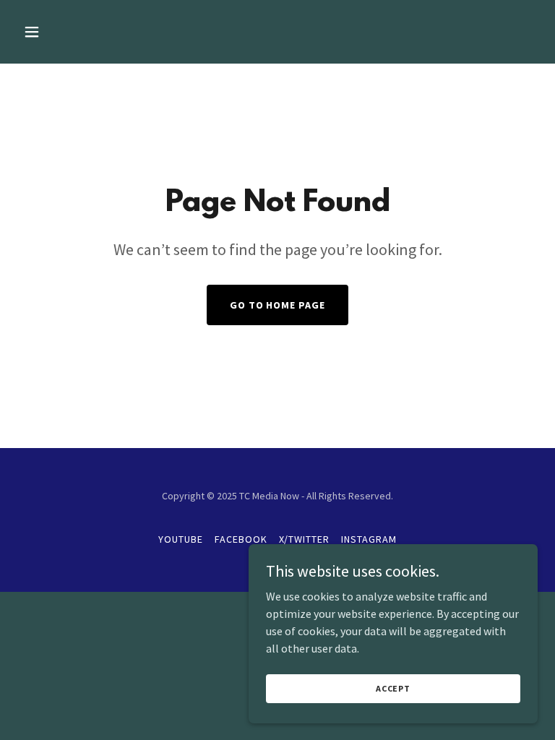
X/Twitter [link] (304, 539)
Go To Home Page (278, 304)
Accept (393, 688)
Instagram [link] (369, 539)
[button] (77, 31)
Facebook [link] (241, 539)
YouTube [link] (180, 539)
